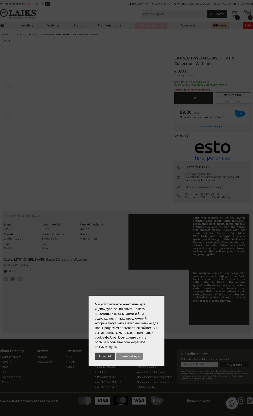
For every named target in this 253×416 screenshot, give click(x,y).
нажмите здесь (106, 347)
